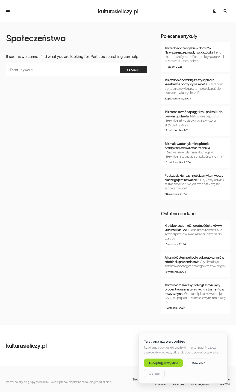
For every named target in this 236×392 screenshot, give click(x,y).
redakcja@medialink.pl (97, 382)
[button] (7, 11)
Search (133, 69)
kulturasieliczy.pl (118, 11)
